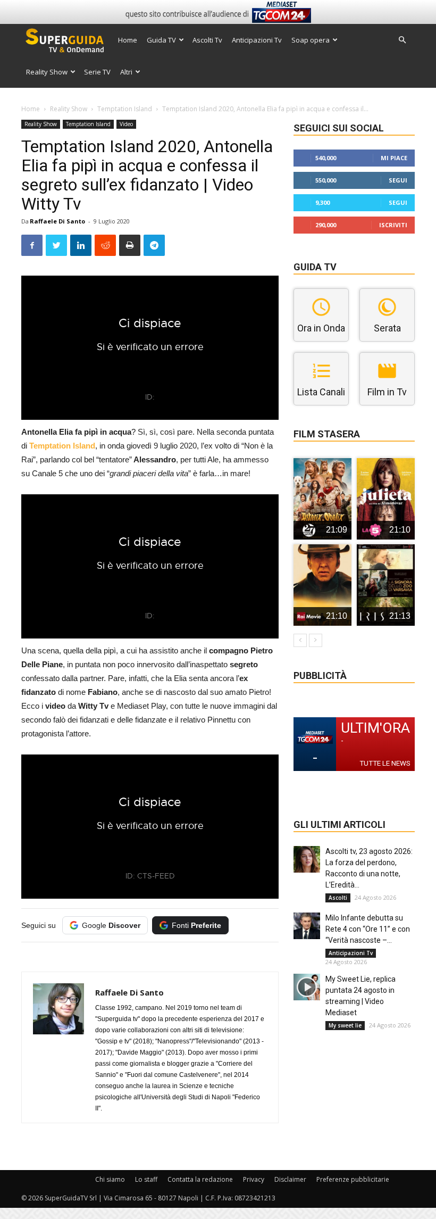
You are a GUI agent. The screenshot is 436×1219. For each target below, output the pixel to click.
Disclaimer (290, 1179)
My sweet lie (345, 1025)
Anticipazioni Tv (257, 40)
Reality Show (47, 72)
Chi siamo (110, 1179)
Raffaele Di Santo (57, 221)
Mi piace (394, 158)
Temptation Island (124, 108)
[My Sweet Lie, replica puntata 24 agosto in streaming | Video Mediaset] (307, 987)
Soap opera (310, 40)
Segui (398, 180)
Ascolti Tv (207, 40)
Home (127, 40)
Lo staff (146, 1179)
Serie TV (97, 72)
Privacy (253, 1179)
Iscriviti (393, 225)
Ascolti (338, 897)
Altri (126, 72)
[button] (402, 40)
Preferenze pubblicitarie (352, 1179)
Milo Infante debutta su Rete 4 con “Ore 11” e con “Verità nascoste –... (367, 929)
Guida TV (161, 40)
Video (126, 124)
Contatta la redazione (200, 1179)
